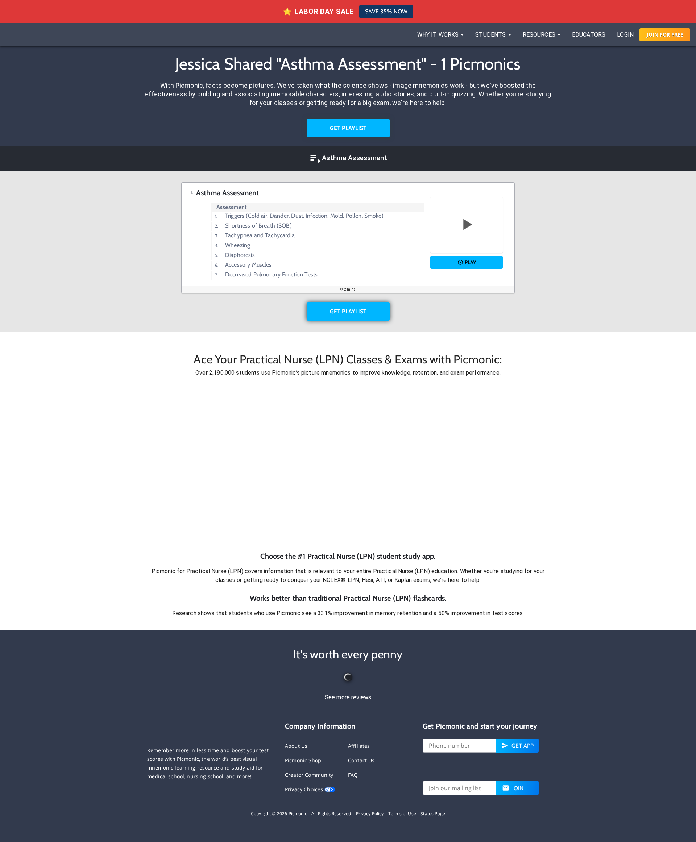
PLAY (470, 262)
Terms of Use (402, 813)
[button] (348, 464)
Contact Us (361, 760)
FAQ (353, 774)
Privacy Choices (304, 789)
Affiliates (359, 745)
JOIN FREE (665, 34)
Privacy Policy (370, 813)
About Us (296, 745)
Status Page (432, 813)
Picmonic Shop (303, 760)
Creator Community (309, 774)
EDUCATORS (588, 34)
